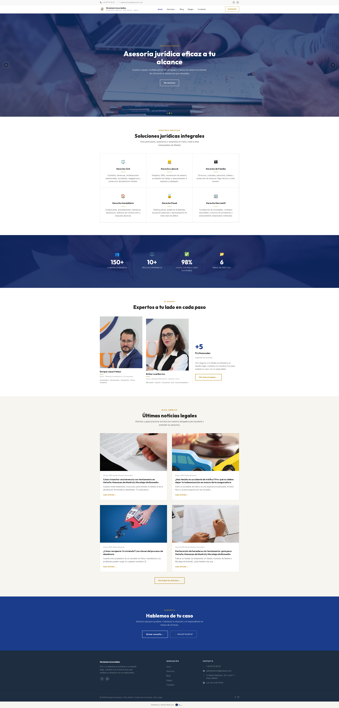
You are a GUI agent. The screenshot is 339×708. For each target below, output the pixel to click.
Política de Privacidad (143, 697)
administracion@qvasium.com (132, 2)
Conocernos (169, 83)
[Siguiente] (333, 65)
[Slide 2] (169, 113)
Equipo (190, 9)
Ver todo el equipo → (208, 377)
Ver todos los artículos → (169, 580)
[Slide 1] (167, 113)
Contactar (232, 9)
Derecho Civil (123, 168)
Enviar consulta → (155, 634)
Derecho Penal (169, 203)
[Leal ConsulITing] (181, 705)
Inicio (160, 9)
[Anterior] (6, 65)
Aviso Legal (157, 697)
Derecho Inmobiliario (123, 203)
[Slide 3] (171, 113)
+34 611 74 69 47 (109, 2)
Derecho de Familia (216, 168)
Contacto (202, 9)
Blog (182, 9)
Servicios (170, 671)
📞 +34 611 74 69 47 (183, 634)
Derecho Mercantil (215, 203)
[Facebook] (233, 2)
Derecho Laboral (169, 168)
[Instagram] (237, 2)
